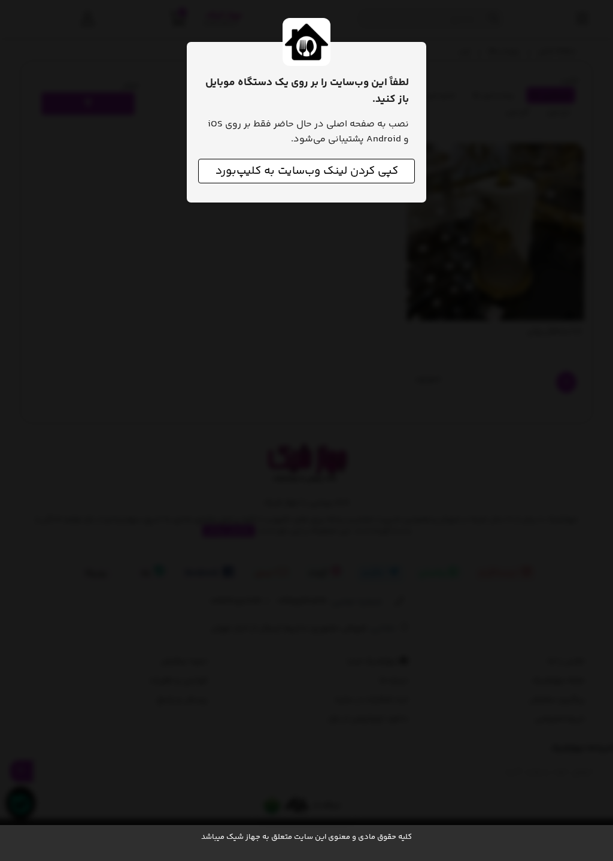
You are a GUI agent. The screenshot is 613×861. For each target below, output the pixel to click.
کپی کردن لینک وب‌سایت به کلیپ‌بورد (307, 171)
